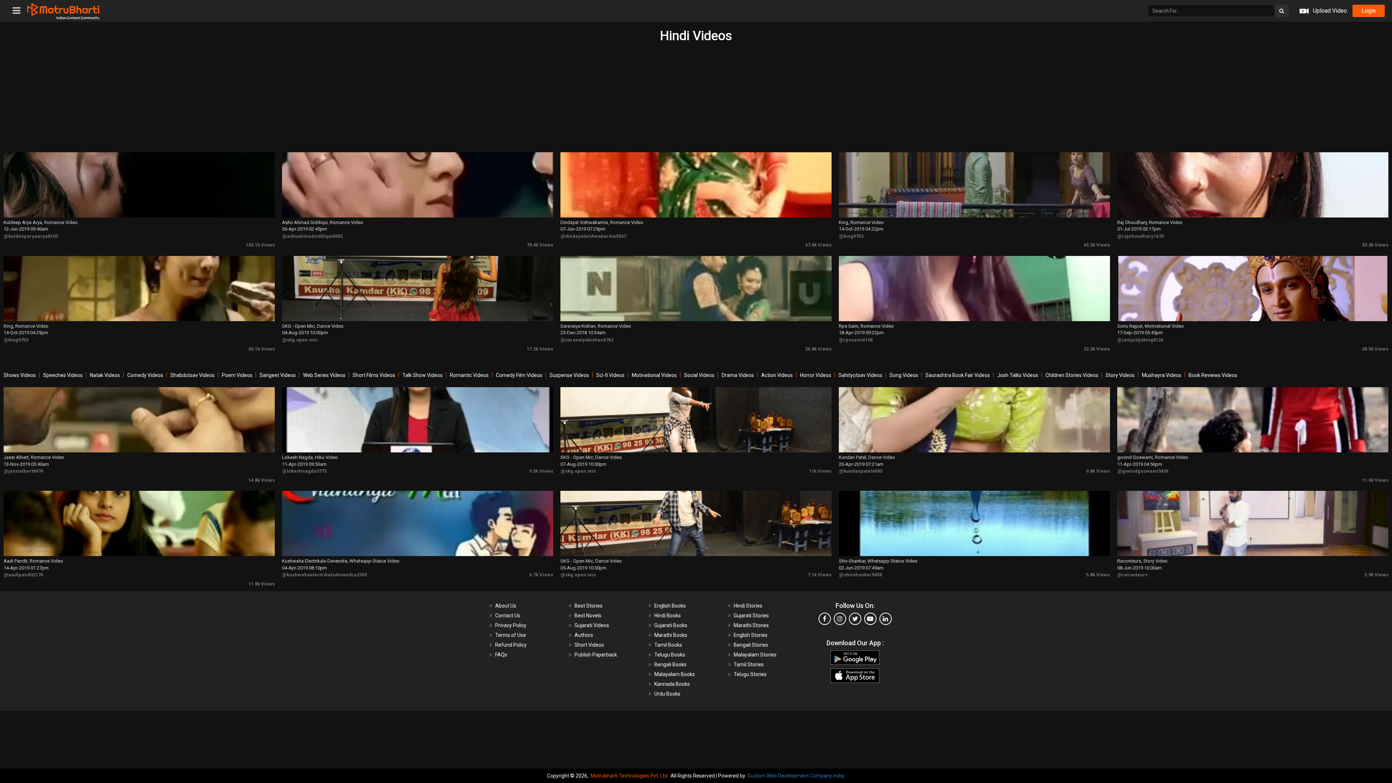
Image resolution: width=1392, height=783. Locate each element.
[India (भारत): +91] (700, 168)
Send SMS (792, 168)
